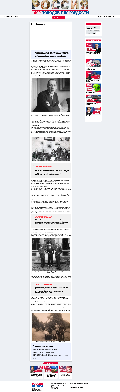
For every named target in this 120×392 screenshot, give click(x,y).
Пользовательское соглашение (76, 387)
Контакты (110, 16)
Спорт (94, 33)
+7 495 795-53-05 (54, 388)
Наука (88, 33)
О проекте (101, 16)
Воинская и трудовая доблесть (92, 27)
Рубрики (7, 16)
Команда (14, 16)
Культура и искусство (93, 30)
